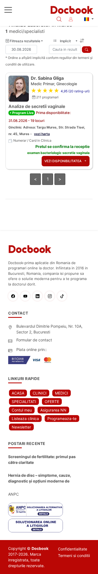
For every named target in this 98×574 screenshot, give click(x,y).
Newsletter (21, 427)
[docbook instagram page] (51, 296)
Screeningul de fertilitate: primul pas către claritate (42, 459)
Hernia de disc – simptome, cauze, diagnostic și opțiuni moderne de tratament (39, 478)
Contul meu (22, 410)
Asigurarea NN (53, 410)
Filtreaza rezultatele (24, 41)
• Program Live (21, 113)
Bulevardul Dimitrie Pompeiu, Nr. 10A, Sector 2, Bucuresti (49, 329)
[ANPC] (35, 509)
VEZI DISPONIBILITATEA (63, 161)
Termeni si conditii (74, 555)
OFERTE (52, 401)
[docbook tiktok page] (63, 296)
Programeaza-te (61, 418)
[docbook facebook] (14, 296)
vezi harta (42, 134)
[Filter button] (86, 49)
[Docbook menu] (8, 11)
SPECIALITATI (24, 401)
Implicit (67, 41)
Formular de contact (34, 340)
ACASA (18, 393)
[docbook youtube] (26, 296)
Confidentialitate (72, 549)
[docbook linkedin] (39, 296)
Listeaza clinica (25, 418)
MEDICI (61, 393)
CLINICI (40, 393)
